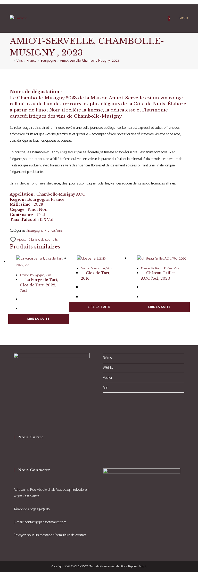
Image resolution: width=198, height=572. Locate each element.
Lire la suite (38, 318)
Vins (59, 231)
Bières (107, 358)
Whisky (108, 368)
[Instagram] (15, 457)
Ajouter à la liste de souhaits (36, 240)
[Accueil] (11, 60)
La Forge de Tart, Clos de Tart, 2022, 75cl (39, 285)
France (50, 231)
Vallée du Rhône (161, 268)
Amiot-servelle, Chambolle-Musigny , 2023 (89, 60)
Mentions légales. (126, 566)
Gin (105, 388)
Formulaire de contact (70, 535)
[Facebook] (15, 451)
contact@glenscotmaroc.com (45, 522)
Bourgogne (35, 231)
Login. (142, 566)
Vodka (107, 378)
